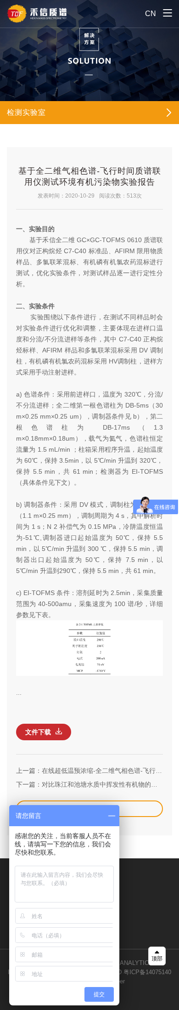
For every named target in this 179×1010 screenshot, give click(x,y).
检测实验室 (26, 112)
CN (150, 13)
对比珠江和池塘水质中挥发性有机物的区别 (103, 784)
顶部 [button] (156, 958)
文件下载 (38, 732)
